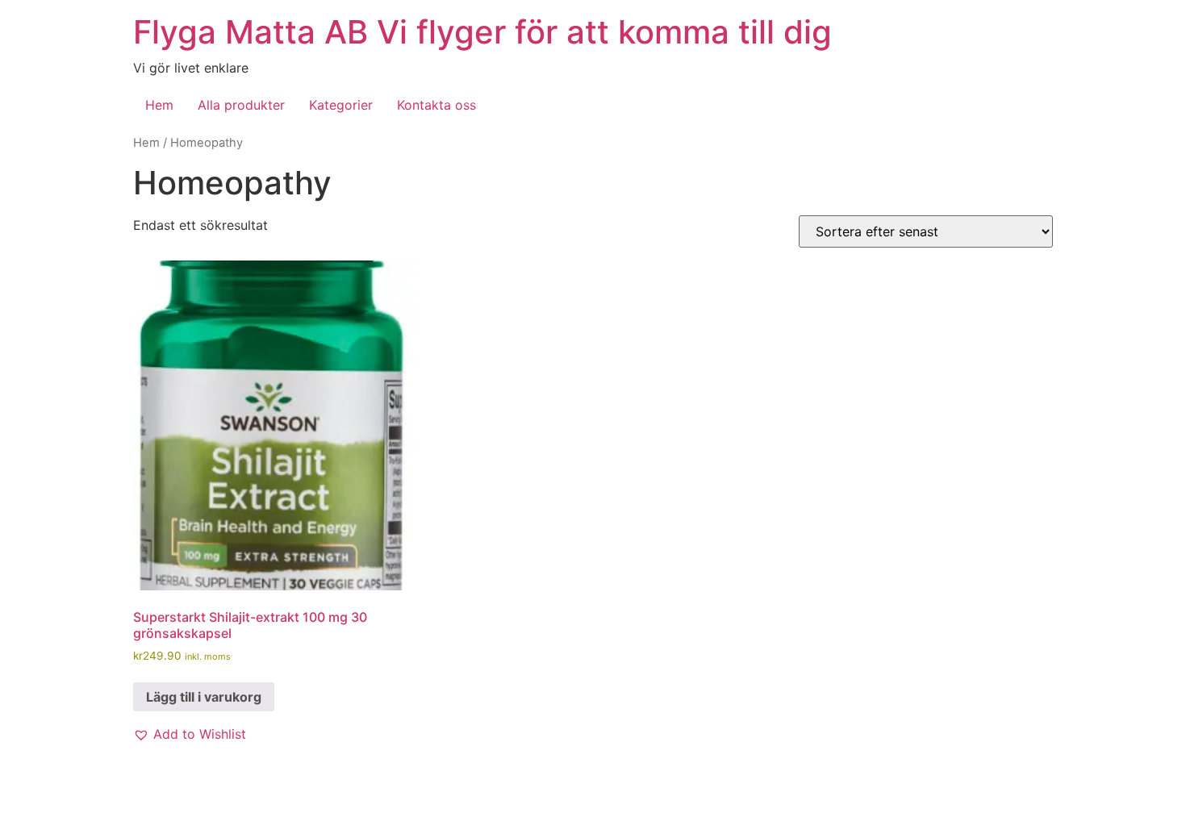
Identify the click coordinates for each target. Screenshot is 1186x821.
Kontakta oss (436, 105)
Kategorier (341, 105)
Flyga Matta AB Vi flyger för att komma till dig (482, 32)
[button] (189, 734)
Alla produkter (241, 105)
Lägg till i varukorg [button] (203, 697)
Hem (159, 105)
